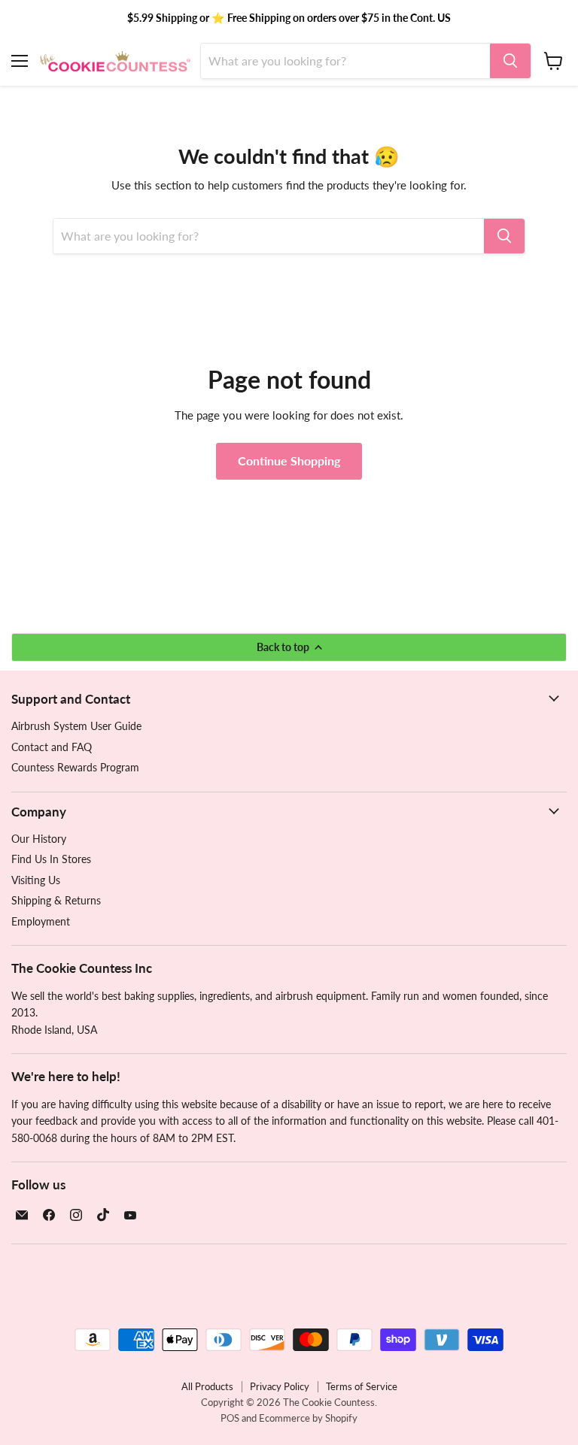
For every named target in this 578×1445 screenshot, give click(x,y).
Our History (38, 838)
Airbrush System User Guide (76, 725)
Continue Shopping (289, 460)
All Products (207, 1386)
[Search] (510, 61)
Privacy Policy (279, 1386)
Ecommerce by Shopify (308, 1418)
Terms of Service (361, 1386)
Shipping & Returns (56, 900)
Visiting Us (35, 880)
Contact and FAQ (51, 747)
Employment (40, 921)
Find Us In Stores (51, 859)
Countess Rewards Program (75, 767)
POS (230, 1418)
